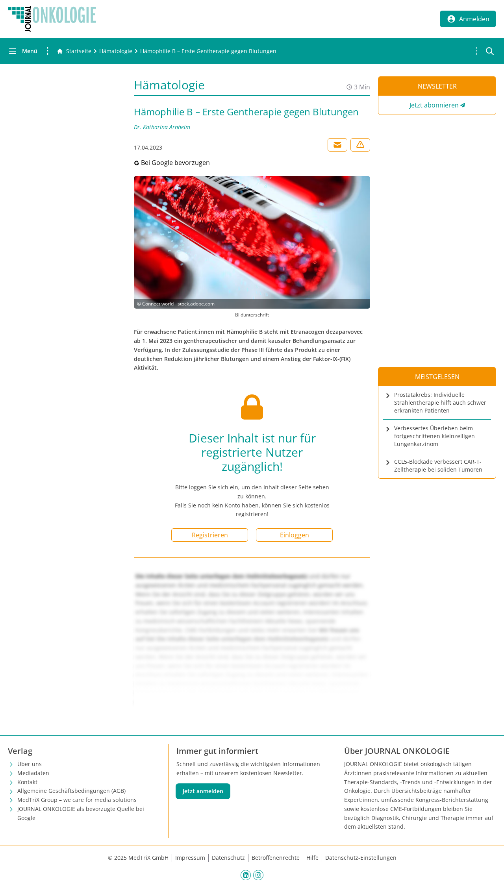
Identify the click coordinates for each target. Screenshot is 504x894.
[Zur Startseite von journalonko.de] (52, 19)
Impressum (190, 857)
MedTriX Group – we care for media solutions (77, 799)
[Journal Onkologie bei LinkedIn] (245, 875)
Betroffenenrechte (276, 857)
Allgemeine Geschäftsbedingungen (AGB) (71, 790)
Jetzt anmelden (203, 791)
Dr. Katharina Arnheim (162, 127)
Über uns (29, 764)
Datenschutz (228, 857)
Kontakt (27, 782)
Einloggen (294, 535)
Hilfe (312, 857)
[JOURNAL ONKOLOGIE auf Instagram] (258, 875)
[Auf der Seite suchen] (490, 51)
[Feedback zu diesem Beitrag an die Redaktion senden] (360, 145)
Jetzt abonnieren (434, 105)
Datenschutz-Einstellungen (361, 857)
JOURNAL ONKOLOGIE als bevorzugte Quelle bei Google (80, 813)
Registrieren (210, 535)
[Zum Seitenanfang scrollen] (489, 879)
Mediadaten (33, 773)
